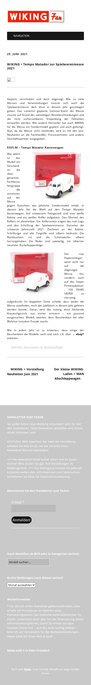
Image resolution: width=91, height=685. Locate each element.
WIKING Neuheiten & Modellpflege (37, 347)
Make (27, 669)
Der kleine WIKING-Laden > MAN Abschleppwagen (69, 374)
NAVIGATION (21, 36)
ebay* (80, 334)
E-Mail (18, 502)
